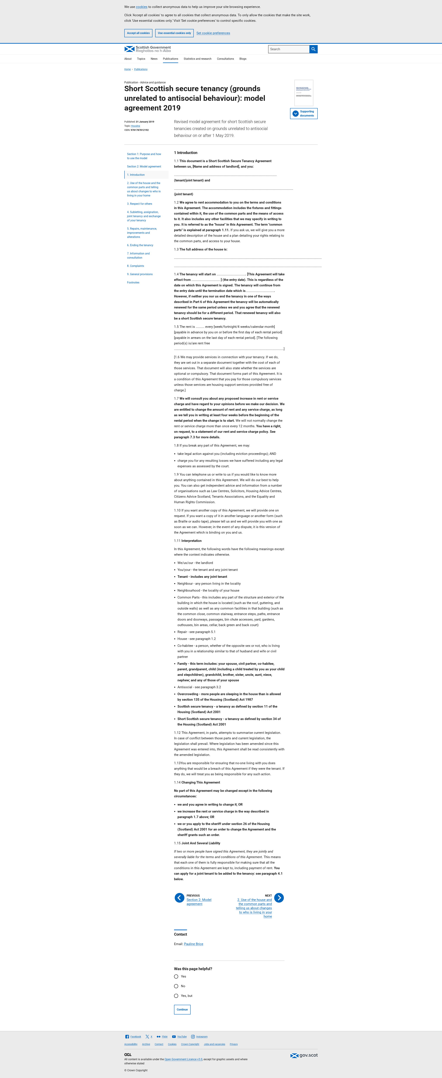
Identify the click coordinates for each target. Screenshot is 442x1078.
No (183, 986)
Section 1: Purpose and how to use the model (144, 156)
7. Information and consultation (138, 255)
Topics (141, 58)
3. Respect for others (139, 203)
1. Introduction (136, 174)
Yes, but (186, 996)
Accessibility (130, 1044)
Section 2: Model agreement (144, 166)
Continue (182, 1009)
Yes (183, 976)
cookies (141, 7)
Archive (146, 1044)
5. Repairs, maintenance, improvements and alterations (142, 233)
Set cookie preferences (213, 33)
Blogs (242, 58)
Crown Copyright (190, 1044)
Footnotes (133, 282)
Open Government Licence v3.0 (183, 1059)
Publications (170, 58)
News (154, 58)
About (128, 58)
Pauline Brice (193, 944)
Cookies (172, 1044)
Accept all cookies (138, 33)
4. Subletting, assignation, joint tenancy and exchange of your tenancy (144, 216)
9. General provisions (140, 274)
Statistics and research (198, 58)
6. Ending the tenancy (140, 245)
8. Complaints (135, 266)
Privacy (234, 1044)
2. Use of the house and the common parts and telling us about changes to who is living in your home (144, 189)
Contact (159, 1044)
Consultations (225, 58)
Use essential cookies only (174, 33)
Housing (135, 125)
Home (127, 69)
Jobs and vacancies (214, 1044)
